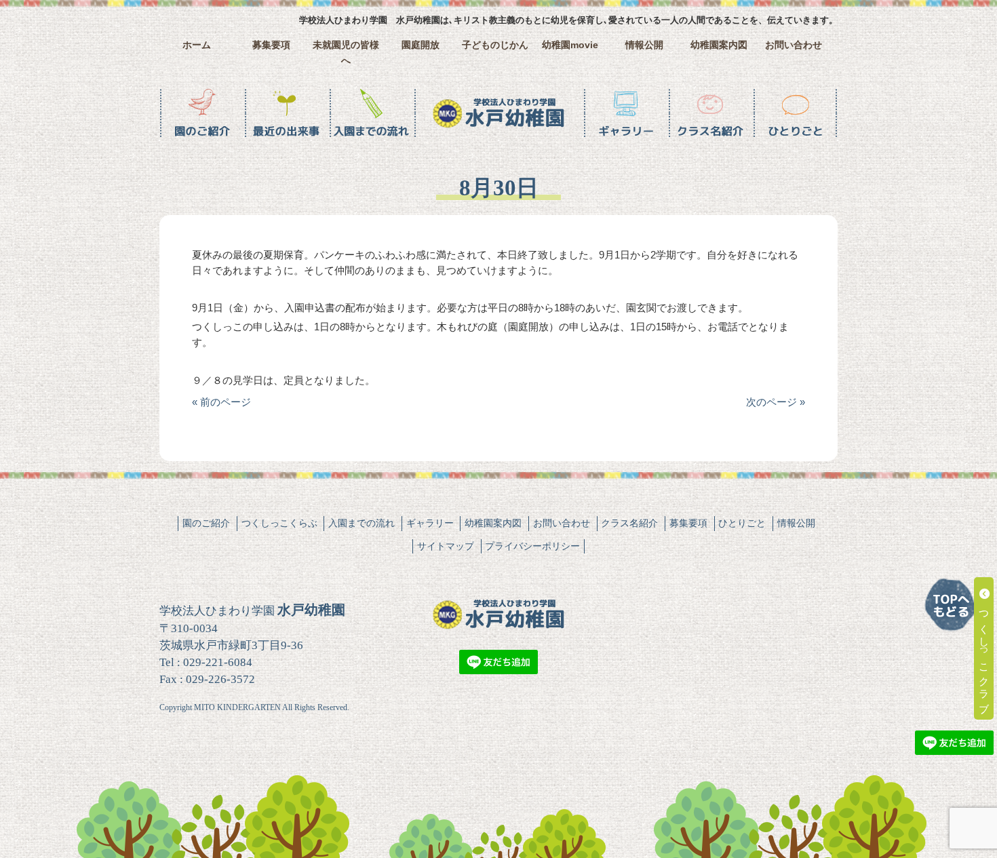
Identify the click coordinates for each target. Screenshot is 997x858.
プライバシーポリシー (532, 546)
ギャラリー (430, 523)
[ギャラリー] (625, 113)
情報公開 (644, 45)
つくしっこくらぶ (279, 523)
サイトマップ (445, 546)
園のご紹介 (206, 523)
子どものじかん (495, 45)
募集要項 (271, 45)
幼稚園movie (570, 45)
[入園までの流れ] (371, 113)
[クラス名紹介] (710, 113)
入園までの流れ (361, 523)
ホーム (196, 45)
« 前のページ (221, 402)
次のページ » (775, 402)
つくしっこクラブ (984, 654)
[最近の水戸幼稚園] (286, 113)
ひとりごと (742, 523)
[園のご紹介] (201, 113)
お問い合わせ (793, 45)
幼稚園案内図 (718, 45)
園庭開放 (420, 45)
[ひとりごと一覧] (795, 113)
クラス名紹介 (629, 523)
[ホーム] (498, 113)
